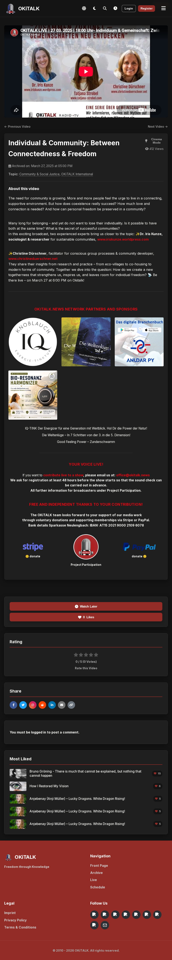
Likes (88, 617)
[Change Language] (84, 8)
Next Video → (158, 126)
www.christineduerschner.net (32, 259)
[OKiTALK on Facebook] (105, 914)
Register (146, 8)
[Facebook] (13, 705)
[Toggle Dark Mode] (94, 8)
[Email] (61, 705)
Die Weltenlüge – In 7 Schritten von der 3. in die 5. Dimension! (86, 435)
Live (93, 880)
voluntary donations (52, 520)
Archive (96, 873)
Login (129, 8)
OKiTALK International (77, 174)
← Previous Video (17, 126)
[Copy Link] (71, 705)
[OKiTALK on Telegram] (94, 914)
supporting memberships (96, 520)
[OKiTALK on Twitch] (136, 914)
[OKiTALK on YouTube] (147, 914)
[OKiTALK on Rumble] (157, 914)
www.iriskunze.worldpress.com (123, 239)
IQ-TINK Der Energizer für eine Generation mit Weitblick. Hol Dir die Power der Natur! (86, 428)
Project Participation (124, 490)
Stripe (128, 520)
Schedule (97, 887)
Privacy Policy (15, 920)
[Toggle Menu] (163, 8)
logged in (38, 732)
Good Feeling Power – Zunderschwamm (86, 442)
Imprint (10, 913)
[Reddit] (42, 705)
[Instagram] (32, 705)
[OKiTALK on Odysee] (115, 914)
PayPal (143, 520)
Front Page (99, 866)
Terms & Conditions (20, 927)
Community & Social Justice (39, 174)
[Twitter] (23, 705)
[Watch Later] (115, 8)
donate (35, 556)
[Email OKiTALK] (105, 925)
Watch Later (88, 606)
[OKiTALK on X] (94, 925)
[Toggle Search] (105, 8)
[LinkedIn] (52, 705)
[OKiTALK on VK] (126, 914)
